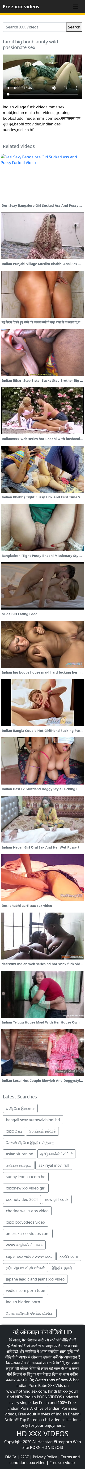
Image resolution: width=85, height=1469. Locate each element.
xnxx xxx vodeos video (25, 1222)
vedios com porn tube (25, 1290)
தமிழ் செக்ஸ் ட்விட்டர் (56, 1154)
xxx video (37, 1462)
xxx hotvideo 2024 (22, 1199)
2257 (24, 1457)
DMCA (10, 1457)
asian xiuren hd (19, 1154)
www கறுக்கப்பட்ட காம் (24, 1245)
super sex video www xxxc (29, 1256)
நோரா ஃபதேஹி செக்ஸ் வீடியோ (30, 1313)
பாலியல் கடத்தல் (18, 1165)
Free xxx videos (21, 6)
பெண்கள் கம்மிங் (42, 1131)
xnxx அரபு (14, 1131)
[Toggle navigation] (75, 6)
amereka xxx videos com (28, 1233)
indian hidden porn (23, 1301)
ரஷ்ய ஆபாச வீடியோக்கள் (25, 1267)
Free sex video (62, 1462)
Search (74, 27)
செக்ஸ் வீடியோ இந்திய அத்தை (30, 1142)
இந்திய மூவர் (62, 1267)
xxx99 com (69, 1256)
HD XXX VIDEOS (42, 1433)
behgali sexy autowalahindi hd (33, 1119)
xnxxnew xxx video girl (26, 1188)
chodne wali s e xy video (27, 1210)
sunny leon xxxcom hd (26, 1176)
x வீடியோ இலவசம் (20, 1108)
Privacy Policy (45, 1457)
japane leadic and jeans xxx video (35, 1279)
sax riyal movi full (53, 1165)
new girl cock (56, 1199)
